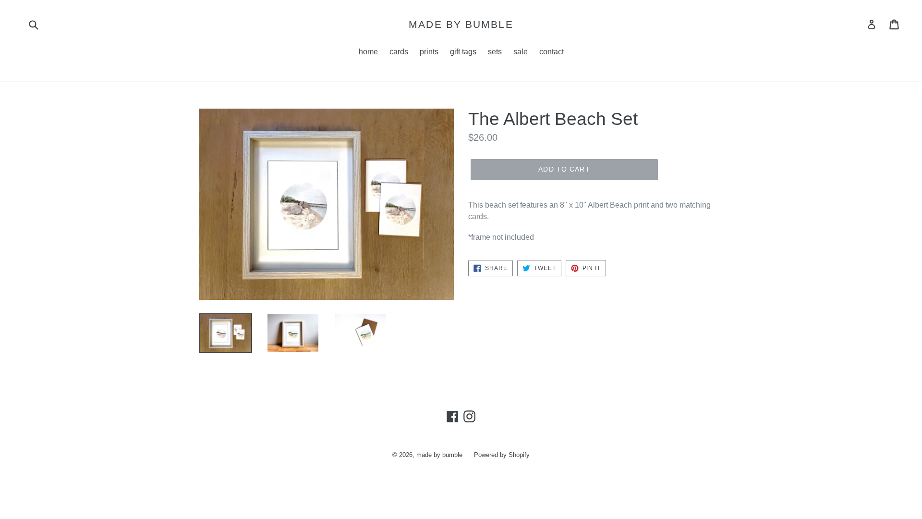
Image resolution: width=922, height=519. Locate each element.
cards (398, 52)
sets (495, 52)
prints (429, 52)
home (368, 52)
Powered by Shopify (502, 454)
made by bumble (461, 24)
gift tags (463, 52)
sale (520, 52)
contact (551, 52)
